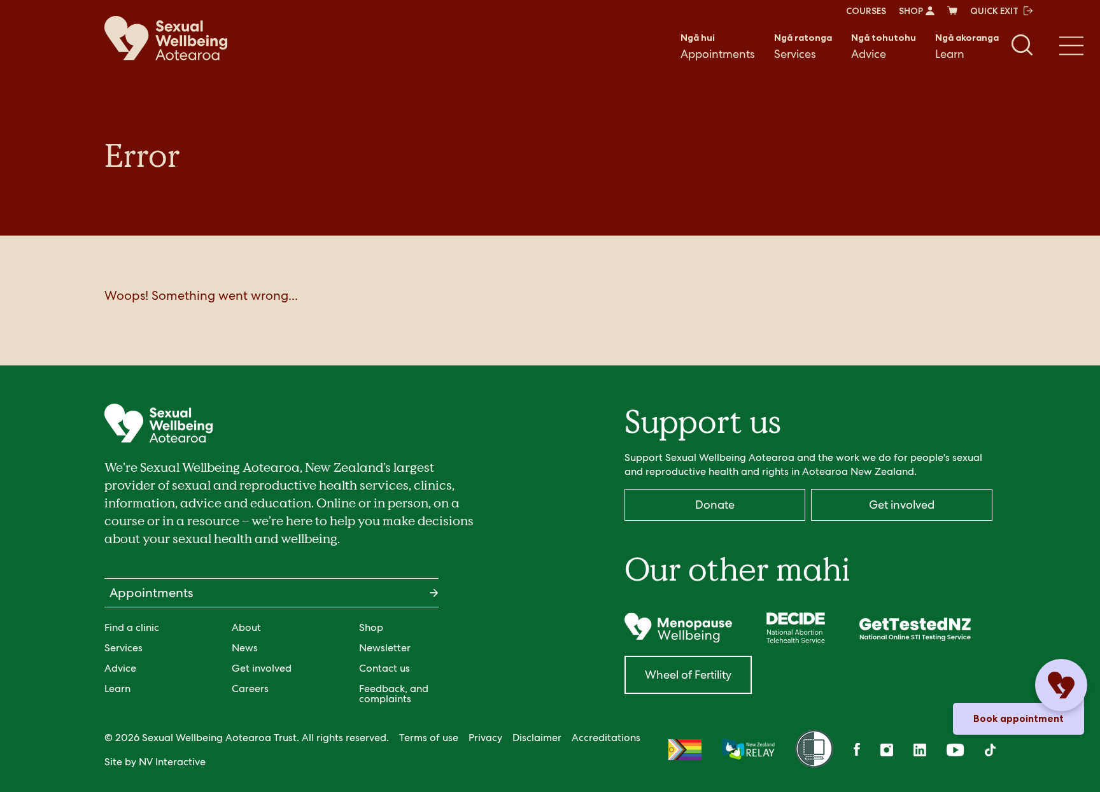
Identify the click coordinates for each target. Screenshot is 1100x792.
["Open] (678, 627)
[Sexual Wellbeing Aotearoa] (165, 38)
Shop (371, 627)
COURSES (866, 11)
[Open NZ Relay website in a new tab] (748, 750)
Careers (250, 688)
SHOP (911, 10)
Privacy (485, 737)
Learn (967, 46)
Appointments (717, 46)
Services (803, 46)
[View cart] (952, 10)
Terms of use (428, 737)
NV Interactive (172, 761)
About (246, 627)
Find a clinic (131, 627)
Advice (883, 46)
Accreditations (606, 737)
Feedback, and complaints (393, 693)
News (245, 647)
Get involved (262, 668)
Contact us (384, 668)
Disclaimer (536, 737)
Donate (715, 504)
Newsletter (385, 647)
